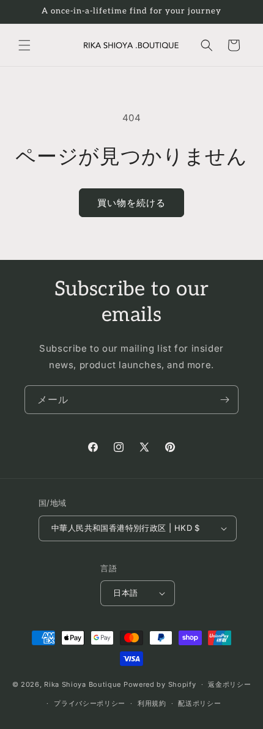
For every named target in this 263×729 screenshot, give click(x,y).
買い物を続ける (131, 203)
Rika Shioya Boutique (82, 684)
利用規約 (152, 703)
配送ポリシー (199, 703)
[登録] (224, 399)
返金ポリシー (229, 684)
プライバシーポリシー (89, 703)
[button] (24, 45)
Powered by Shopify (160, 684)
